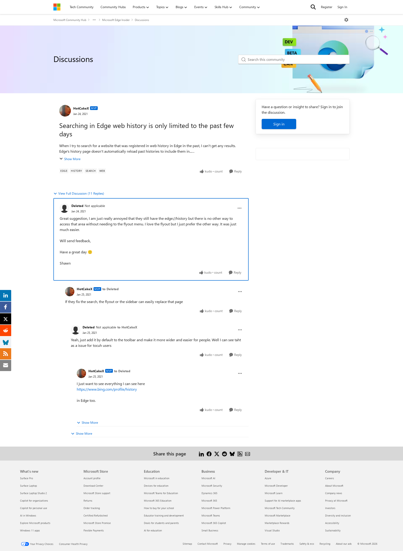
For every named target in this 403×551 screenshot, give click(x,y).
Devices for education (156, 485)
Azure (268, 478)
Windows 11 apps (30, 530)
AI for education (153, 530)
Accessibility (332, 523)
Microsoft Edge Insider (116, 20)
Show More (72, 159)
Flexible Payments (93, 530)
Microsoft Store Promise (97, 523)
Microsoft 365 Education (157, 500)
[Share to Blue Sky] (232, 453)
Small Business (210, 530)
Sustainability (332, 530)
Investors (330, 508)
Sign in (279, 123)
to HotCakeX (127, 327)
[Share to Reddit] (224, 453)
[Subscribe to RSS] (239, 453)
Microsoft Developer (276, 485)
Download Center (93, 485)
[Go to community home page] (56, 6)
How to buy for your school (159, 508)
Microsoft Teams (211, 515)
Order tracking (91, 508)
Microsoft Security (212, 485)
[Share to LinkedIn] (201, 453)
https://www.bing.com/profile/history (107, 389)
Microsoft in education (156, 478)
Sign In (342, 7)
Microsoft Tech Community (280, 508)
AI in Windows (28, 515)
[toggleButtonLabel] (346, 20)
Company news (333, 493)
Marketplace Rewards (277, 523)
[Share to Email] (247, 453)
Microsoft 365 (209, 500)
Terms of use (268, 543)
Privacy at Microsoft (336, 500)
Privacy (227, 543)
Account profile (92, 478)
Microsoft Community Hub (69, 20)
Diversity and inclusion (338, 515)
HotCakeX (81, 108)
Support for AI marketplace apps (283, 500)
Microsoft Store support (96, 493)
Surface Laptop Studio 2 (33, 493)
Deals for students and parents (161, 523)
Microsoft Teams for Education (161, 493)
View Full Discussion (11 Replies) (81, 193)
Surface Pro (26, 478)
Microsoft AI (208, 478)
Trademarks (287, 543)
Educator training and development (164, 515)
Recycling (325, 543)
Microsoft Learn (273, 493)
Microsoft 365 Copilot (214, 523)
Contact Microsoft (208, 543)
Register (326, 7)
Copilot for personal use (33, 508)
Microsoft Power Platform (216, 508)
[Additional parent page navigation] (94, 20)
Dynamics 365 (209, 493)
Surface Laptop (28, 485)
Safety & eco (306, 543)
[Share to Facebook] (209, 453)
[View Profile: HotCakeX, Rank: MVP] (65, 111)
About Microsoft (334, 485)
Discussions (142, 20)
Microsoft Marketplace (277, 515)
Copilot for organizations (34, 500)
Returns (87, 500)
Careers (329, 478)
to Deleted (110, 289)
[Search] (313, 7)
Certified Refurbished (95, 515)
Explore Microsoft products (35, 523)
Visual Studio (272, 530)
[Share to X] (216, 453)
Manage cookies (246, 543)
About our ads (344, 543)
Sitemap (187, 543)
